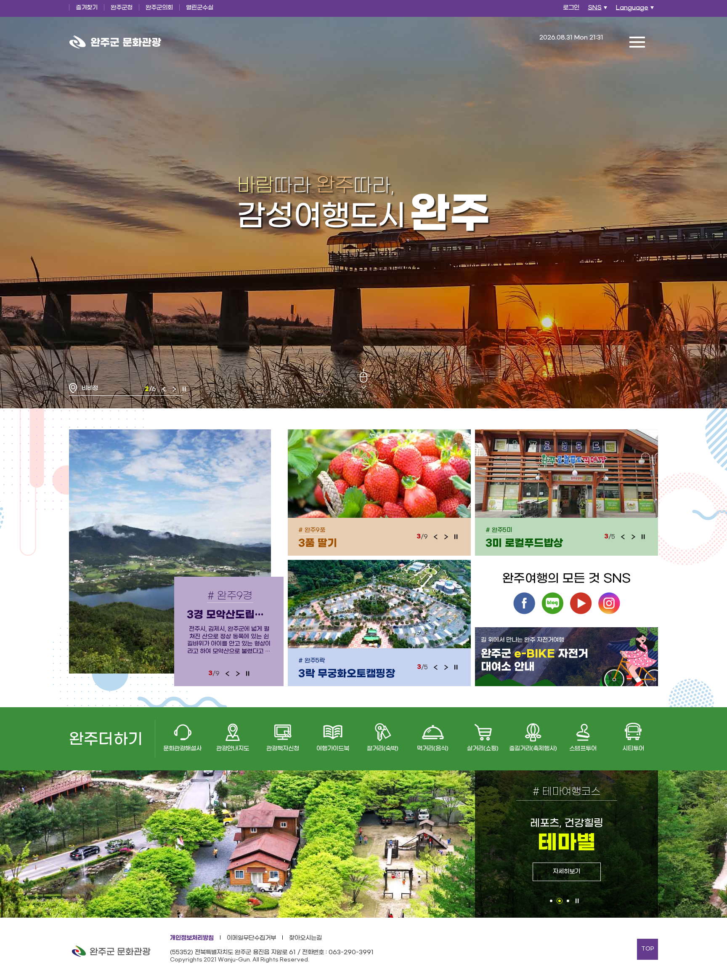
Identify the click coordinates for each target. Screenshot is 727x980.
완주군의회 (159, 7)
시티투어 (633, 748)
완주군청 (122, 7)
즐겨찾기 (87, 7)
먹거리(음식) (432, 748)
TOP (647, 949)
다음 (174, 389)
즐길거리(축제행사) (533, 748)
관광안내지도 (232, 748)
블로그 (552, 603)
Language (636, 10)
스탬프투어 (583, 748)
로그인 (571, 7)
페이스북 (524, 603)
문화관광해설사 (182, 748)
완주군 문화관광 (115, 42)
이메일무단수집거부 (251, 938)
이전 (164, 389)
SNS (598, 10)
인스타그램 (609, 603)
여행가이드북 (332, 748)
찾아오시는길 (305, 938)
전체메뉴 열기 (637, 42)
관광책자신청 (282, 748)
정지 (184, 389)
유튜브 (581, 603)
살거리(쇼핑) (483, 748)
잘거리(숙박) (382, 748)
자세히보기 (566, 871)
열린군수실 (199, 7)
